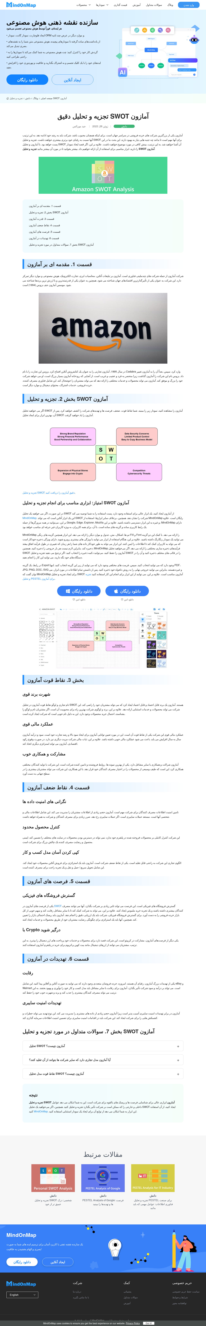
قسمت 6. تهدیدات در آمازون (44, 238)
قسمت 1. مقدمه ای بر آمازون (45, 206)
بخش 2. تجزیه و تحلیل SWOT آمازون (48, 212)
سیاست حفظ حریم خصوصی (186, 1291)
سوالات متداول (154, 5)
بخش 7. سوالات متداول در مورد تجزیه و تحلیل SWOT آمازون (61, 244)
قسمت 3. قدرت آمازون (41, 219)
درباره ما (77, 1291)
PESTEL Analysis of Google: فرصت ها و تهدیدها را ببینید (103, 1202)
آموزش (136, 5)
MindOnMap (30, 518)
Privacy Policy (133, 1323)
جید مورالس (79, 126)
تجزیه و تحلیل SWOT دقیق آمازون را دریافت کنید (49, 492)
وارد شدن (189, 5)
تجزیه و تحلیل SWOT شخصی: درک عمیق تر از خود (53, 1202)
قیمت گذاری (120, 5)
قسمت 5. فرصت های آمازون (44, 231)
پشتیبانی (127, 1291)
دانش (27, 98)
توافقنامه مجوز (179, 1303)
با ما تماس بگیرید (81, 1297)
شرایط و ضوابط (180, 1297)
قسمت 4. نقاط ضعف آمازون (44, 225)
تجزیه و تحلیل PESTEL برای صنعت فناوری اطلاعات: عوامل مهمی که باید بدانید (153, 1204)
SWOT (58, 906)
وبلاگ (170, 5)
